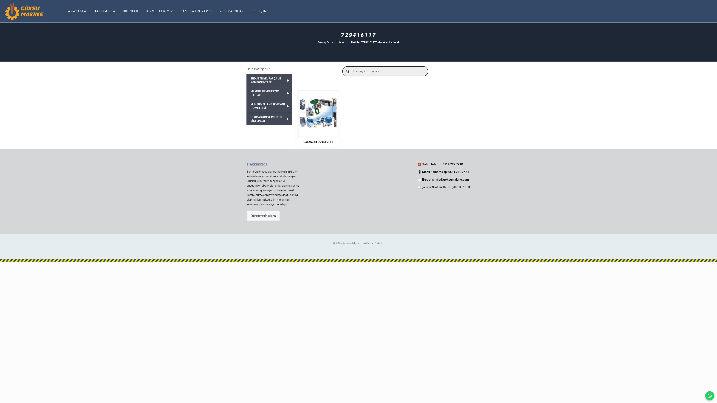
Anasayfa (323, 42)
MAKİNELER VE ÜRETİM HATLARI (270, 93)
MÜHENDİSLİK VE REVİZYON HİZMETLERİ (270, 106)
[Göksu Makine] (24, 11)
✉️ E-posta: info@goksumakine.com (443, 179)
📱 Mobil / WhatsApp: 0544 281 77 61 (443, 172)
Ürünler (340, 42)
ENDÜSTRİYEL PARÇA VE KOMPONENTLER (270, 80)
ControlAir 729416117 (318, 142)
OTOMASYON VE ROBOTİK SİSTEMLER (270, 119)
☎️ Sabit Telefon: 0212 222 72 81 (440, 164)
